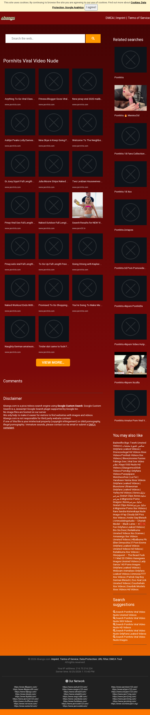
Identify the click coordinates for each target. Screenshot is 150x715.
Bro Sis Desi (119, 530)
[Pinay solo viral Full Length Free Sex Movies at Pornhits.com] (20, 258)
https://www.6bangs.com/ (26, 692)
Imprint (120, 18)
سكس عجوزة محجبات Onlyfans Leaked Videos (128, 447)
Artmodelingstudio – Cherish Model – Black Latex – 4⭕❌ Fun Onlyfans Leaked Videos (129, 524)
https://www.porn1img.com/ (124, 694)
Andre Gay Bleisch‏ (137, 517)
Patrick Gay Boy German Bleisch (128, 578)
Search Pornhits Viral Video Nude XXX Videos (129, 620)
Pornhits (119, 77)
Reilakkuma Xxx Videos (125, 552)
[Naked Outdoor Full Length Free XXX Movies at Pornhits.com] (54, 217)
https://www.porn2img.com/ (124, 696)
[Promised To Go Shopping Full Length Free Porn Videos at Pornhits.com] (54, 299)
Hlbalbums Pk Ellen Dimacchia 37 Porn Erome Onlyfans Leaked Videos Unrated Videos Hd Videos (130, 544)
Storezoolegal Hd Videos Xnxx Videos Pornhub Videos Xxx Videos (129, 455)
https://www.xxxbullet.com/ (25, 706)
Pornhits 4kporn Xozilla (127, 382)
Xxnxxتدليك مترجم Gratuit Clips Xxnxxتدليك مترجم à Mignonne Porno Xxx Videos (129, 505)
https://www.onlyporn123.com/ (124, 692)
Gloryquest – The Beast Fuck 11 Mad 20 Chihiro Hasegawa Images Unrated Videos (129, 558)
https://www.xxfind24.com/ (75, 692)
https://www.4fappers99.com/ (25, 689)
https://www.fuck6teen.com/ (75, 701)
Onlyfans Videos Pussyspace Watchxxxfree (127, 474)
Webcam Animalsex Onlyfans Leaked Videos (129, 572)
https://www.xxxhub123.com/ (75, 687)
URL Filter (103, 659)
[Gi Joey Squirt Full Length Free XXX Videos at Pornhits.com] (20, 175)
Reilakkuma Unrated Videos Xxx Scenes (128, 532)
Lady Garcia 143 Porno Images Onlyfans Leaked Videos (129, 564)
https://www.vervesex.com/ (25, 704)
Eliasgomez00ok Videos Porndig (127, 469)
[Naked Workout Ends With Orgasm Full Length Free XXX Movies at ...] (20, 299)
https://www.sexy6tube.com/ (75, 699)
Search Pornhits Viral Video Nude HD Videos (129, 626)
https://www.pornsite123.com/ (26, 699)
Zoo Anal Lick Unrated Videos (129, 582)
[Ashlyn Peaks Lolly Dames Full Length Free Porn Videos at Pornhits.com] (20, 134)
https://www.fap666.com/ (25, 696)
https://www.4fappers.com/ (25, 687)
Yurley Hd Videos (122, 492)
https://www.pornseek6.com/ (75, 706)
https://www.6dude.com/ (25, 694)
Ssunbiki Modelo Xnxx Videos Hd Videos (129, 588)
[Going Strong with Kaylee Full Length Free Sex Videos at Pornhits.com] (87, 258)
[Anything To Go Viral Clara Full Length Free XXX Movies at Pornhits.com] (20, 93)
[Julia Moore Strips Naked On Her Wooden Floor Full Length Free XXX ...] (54, 175)
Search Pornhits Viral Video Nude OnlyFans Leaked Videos (129, 632)
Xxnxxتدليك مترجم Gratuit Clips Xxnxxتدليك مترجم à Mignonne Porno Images (129, 497)
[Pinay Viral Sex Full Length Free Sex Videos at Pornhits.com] (20, 217)
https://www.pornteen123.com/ (124, 687)
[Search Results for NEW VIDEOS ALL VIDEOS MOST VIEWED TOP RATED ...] (87, 217)
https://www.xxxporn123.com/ (75, 689)
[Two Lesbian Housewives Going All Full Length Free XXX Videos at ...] (87, 175)
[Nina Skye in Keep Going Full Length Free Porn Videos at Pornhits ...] (54, 134)
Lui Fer (133, 477)
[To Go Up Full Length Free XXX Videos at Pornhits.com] (54, 258)
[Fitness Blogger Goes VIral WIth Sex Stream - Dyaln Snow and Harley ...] (54, 93)
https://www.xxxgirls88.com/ (75, 696)
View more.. (53, 362)
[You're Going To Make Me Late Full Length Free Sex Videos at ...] (87, 299)
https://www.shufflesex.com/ (25, 701)
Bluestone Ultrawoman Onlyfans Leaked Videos (126, 488)
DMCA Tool (115, 659)
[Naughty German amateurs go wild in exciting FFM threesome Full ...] (20, 341)
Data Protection (88, 659)
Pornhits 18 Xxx (123, 191)
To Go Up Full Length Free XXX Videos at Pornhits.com (68, 264)
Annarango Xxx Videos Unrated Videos (125, 538)
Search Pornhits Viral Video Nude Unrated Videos (129, 613)
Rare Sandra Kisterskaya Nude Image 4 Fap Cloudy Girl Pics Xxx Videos (129, 514)
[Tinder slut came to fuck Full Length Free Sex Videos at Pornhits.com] (54, 341)
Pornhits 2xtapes (124, 229)
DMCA (110, 18)
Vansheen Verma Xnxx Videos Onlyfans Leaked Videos (129, 482)
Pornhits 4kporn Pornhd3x (129, 306)
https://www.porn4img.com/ (124, 701)
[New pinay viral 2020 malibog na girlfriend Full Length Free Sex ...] (87, 93)
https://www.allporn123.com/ (124, 689)
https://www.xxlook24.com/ (75, 694)
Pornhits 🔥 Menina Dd (127, 115)
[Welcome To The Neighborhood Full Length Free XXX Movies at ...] (87, 134)
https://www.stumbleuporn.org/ (124, 704)
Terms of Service (139, 18)
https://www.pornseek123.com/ (75, 704)
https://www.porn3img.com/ (124, 699)
